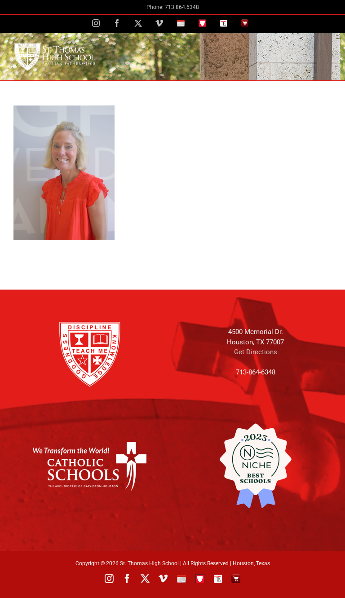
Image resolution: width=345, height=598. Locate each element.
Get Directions (255, 352)
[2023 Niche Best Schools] (255, 466)
